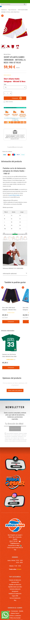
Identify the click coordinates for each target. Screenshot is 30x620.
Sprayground (15, 591)
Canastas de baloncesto (15, 580)
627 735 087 (14, 541)
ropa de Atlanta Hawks (14, 195)
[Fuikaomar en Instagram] (15, 500)
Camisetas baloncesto (15, 589)
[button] (3, 47)
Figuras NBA (15, 596)
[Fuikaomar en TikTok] (15, 463)
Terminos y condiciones (15, 615)
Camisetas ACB (15, 582)
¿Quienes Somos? (15, 613)
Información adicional (9, 273)
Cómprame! (15, 98)
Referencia (5, 268)
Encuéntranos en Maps (14, 545)
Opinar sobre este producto (15, 390)
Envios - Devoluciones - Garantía (15, 611)
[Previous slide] (3, 29)
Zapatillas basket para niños (15, 587)
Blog (15, 600)
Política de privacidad (15, 618)
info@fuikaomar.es (15, 543)
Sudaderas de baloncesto (15, 593)
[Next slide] (26, 29)
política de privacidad (22, 441)
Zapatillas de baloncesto (15, 584)
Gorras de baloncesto (15, 598)
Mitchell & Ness (7, 54)
